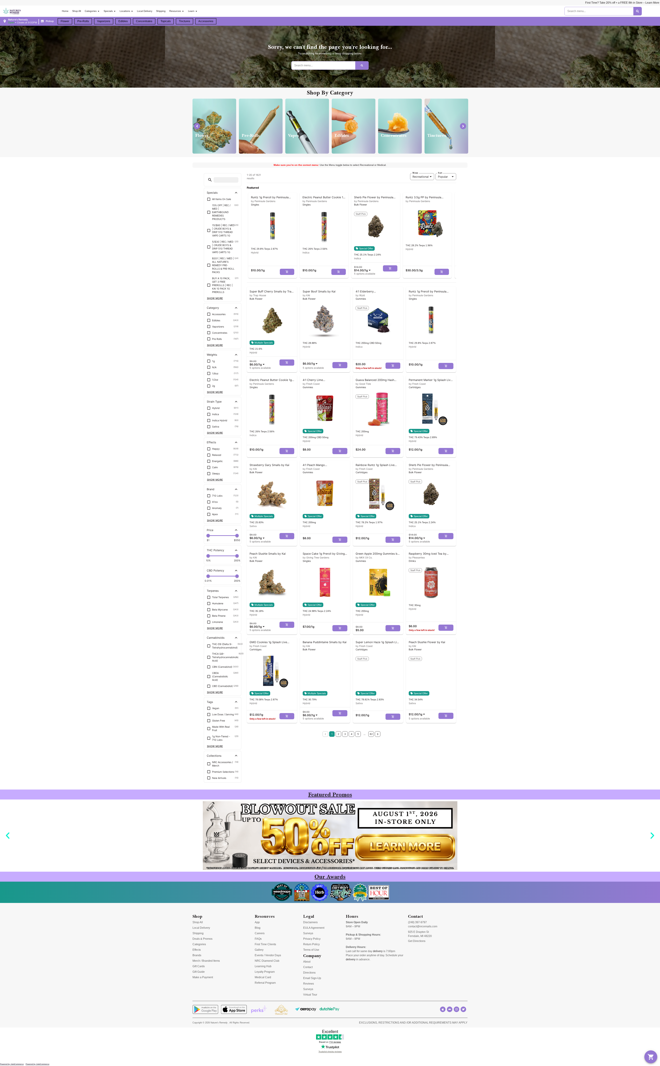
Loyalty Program (265, 971)
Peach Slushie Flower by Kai (427, 642)
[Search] (637, 11)
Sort (440, 173)
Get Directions (416, 941)
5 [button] (358, 733)
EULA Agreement (313, 927)
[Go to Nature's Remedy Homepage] (12, 11)
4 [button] (351, 733)
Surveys (308, 933)
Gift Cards (198, 966)
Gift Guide (198, 971)
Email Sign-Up (312, 978)
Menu (415, 173)
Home (65, 11)
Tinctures (184, 21)
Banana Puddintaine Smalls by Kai (324, 642)
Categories (91, 11)
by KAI (306, 295)
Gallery (259, 949)
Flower (65, 21)
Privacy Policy (312, 938)
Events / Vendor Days (268, 955)
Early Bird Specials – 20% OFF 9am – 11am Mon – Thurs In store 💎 (481, 2)
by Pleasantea (417, 557)
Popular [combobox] (443, 176)
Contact (308, 967)
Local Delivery (144, 11)
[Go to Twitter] (463, 1009)
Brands (196, 955)
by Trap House (258, 295)
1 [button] (332, 733)
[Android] (449, 1009)
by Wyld (360, 295)
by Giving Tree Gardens (316, 557)
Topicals (166, 21)
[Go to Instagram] (456, 1009)
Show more (215, 298)
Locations (125, 11)
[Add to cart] (287, 272)
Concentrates (144, 21)
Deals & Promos (202, 938)
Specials (108, 11)
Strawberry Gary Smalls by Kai (269, 465)
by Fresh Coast (311, 383)
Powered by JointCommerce (12, 1064)
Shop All (76, 11)
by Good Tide (363, 383)
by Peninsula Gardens (263, 201)
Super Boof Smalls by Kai (319, 291)
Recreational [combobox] (420, 176)
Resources (175, 11)
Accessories (205, 21)
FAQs (258, 938)
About (306, 961)
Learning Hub (263, 966)
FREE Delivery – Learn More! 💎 (416, 2)
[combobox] (363, 268)
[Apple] (443, 1009)
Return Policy (311, 944)
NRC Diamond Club (267, 960)
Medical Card (263, 977)
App (257, 922)
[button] (29, 21)
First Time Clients (265, 944)
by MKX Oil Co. (364, 557)
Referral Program (265, 982)
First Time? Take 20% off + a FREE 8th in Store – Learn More (353, 2)
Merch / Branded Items (206, 960)
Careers (260, 933)
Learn (191, 11)
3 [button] (345, 733)
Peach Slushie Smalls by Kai (268, 553)
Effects (196, 949)
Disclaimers (310, 922)
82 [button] (371, 733)
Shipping (161, 11)
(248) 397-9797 (417, 922)
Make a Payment (202, 977)
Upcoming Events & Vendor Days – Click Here (552, 2)
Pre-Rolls (83, 21)
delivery (378, 951)
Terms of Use (311, 949)
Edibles (123, 21)
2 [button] (338, 733)
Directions (309, 972)
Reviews (308, 983)
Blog (257, 927)
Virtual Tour (310, 994)
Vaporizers (103, 21)
